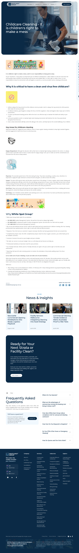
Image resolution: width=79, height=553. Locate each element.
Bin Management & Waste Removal (41, 521)
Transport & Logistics (54, 461)
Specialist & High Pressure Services (41, 525)
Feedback (65, 483)
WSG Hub (65, 473)
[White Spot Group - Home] (14, 4)
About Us (26, 457)
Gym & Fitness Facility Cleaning (42, 493)
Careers (65, 470)
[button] (30, 4)
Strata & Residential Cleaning (41, 489)
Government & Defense (53, 490)
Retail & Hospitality (54, 473)
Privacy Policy (44, 536)
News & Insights (66, 481)
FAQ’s (64, 478)
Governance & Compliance (27, 468)
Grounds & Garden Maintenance (41, 497)
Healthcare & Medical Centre (42, 470)
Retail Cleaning (40, 481)
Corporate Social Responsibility (67, 458)
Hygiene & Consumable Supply (41, 501)
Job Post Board (66, 476)
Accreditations (27, 465)
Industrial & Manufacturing (40, 466)
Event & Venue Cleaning (40, 485)
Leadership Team (28, 462)
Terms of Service (52, 536)
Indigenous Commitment (66, 462)
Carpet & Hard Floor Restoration (41, 513)
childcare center (31, 129)
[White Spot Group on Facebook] (16, 477)
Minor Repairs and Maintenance (41, 505)
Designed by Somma (62, 536)
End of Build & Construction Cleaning (42, 509)
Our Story (26, 460)
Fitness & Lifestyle (54, 470)
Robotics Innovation (67, 468)
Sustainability (66, 465)
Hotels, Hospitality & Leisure (41, 478)
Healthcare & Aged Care (54, 476)
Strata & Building (53, 484)
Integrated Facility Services (41, 462)
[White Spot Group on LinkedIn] (12, 477)
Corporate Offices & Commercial (54, 458)
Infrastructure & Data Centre (54, 480)
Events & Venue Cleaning (53, 494)
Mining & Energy (53, 486)
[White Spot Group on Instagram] (8, 477)
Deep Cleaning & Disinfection (41, 517)
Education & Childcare (55, 464)
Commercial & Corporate (40, 458)
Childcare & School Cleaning (41, 474)
